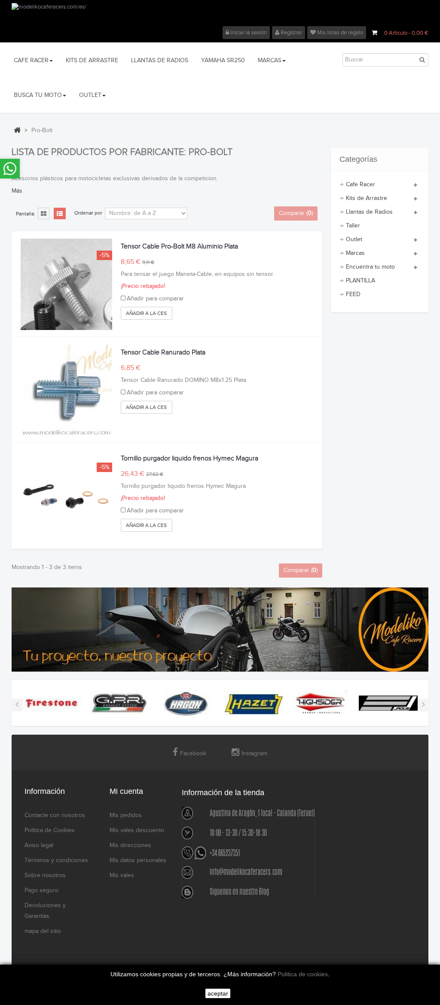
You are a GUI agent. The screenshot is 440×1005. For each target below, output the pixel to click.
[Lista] (60, 214)
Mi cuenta (126, 791)
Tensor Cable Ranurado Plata (163, 352)
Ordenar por (88, 213)
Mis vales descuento (137, 830)
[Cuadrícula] (43, 214)
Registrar (290, 32)
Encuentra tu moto (370, 266)
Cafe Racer (360, 184)
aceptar (218, 993)
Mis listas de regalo (339, 32)
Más (17, 191)
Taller (353, 225)
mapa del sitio (42, 931)
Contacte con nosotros (54, 815)
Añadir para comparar (155, 298)
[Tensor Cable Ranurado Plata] (66, 390)
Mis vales (122, 875)
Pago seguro (41, 890)
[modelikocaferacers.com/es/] (220, 14)
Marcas (355, 253)
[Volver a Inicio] (17, 130)
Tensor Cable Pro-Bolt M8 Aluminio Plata (179, 246)
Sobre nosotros (45, 875)
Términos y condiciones (56, 860)
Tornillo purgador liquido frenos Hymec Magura (189, 458)
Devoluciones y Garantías (45, 911)
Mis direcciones (130, 845)
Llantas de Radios (369, 212)
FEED (353, 294)
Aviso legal (38, 845)
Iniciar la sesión (248, 32)
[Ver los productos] (51, 702)
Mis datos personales (138, 860)
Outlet (354, 239)
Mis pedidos (126, 815)
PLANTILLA (360, 280)
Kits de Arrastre (366, 198)
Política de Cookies (49, 830)
